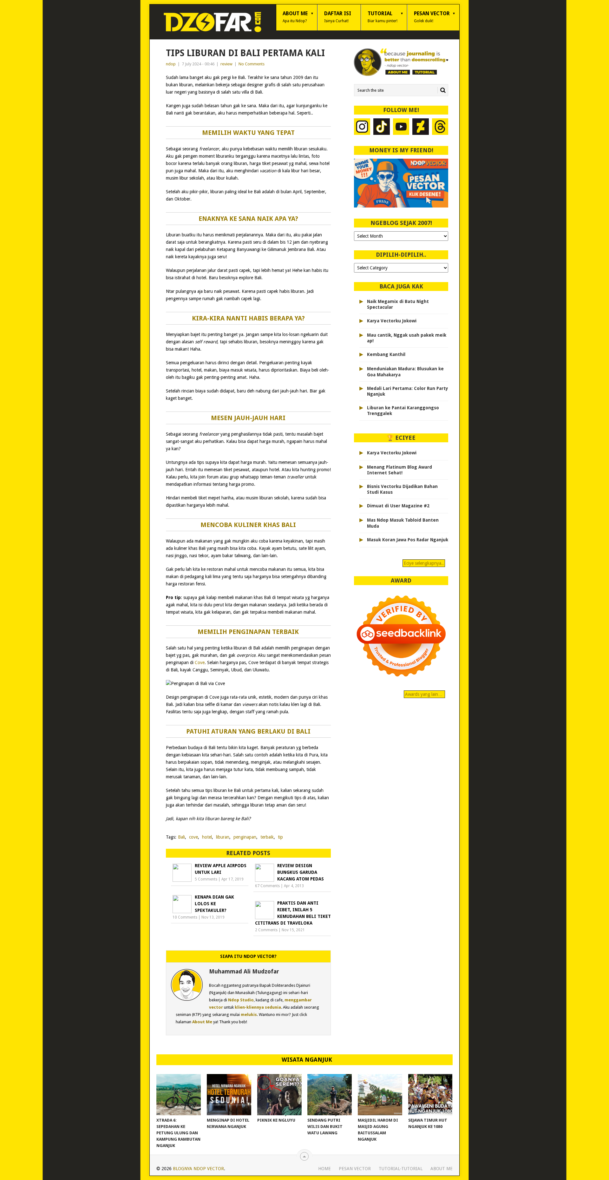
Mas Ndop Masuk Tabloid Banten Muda (403, 522)
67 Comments (267, 886)
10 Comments (185, 917)
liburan (222, 837)
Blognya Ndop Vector (198, 1168)
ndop (171, 64)
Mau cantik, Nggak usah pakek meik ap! (406, 338)
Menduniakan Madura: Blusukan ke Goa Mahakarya (405, 371)
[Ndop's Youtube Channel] (401, 127)
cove (193, 837)
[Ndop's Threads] (440, 127)
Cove (200, 662)
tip (280, 837)
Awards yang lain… (424, 694)
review (226, 64)
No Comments (252, 64)
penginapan (244, 837)
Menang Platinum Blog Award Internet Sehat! (399, 470)
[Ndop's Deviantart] (420, 127)
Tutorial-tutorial (400, 1168)
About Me (295, 16)
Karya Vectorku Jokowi (391, 320)
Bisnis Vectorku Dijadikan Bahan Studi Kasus (402, 489)
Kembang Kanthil (386, 354)
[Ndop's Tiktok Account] (381, 127)
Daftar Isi (337, 16)
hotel (207, 837)
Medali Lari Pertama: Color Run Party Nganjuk (407, 391)
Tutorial (382, 16)
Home (324, 1168)
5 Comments (206, 879)
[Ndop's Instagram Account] (362, 127)
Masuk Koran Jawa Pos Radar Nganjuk (407, 539)
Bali (181, 837)
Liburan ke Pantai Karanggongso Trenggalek (403, 410)
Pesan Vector (432, 16)
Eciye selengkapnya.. (424, 563)
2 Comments (266, 930)
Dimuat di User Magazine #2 (398, 505)
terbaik (267, 837)
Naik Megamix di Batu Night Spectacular (398, 304)
